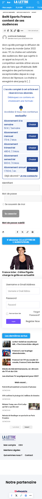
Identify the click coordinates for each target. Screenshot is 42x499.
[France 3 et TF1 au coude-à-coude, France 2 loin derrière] (6, 362)
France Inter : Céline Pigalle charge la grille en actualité (18, 274)
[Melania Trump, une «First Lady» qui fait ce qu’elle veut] (34, 406)
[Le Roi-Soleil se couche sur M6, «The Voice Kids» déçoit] (6, 344)
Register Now (33, 321)
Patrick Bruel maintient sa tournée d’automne (19, 387)
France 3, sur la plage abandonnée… (22, 352)
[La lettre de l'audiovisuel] (21, 2)
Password (11, 298)
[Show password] (39, 304)
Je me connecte (29, 175)
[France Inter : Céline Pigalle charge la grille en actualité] (21, 258)
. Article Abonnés (8, 12)
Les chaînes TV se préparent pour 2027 (20, 376)
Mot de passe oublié (13, 222)
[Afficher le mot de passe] (37, 198)
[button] (4, 2)
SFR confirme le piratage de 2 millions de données (20, 396)
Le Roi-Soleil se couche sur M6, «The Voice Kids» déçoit (25, 343)
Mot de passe (9, 193)
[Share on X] (11, 30)
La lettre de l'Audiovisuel (17, 36)
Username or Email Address (20, 284)
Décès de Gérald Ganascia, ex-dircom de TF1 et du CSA (20, 370)
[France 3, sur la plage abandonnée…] (6, 353)
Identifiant (7, 182)
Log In (13, 321)
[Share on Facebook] (8, 30)
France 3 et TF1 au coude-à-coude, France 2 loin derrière (25, 361)
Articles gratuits (23, 12)
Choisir (32, 124)
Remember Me (15, 313)
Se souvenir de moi (14, 204)
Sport (34, 12)
